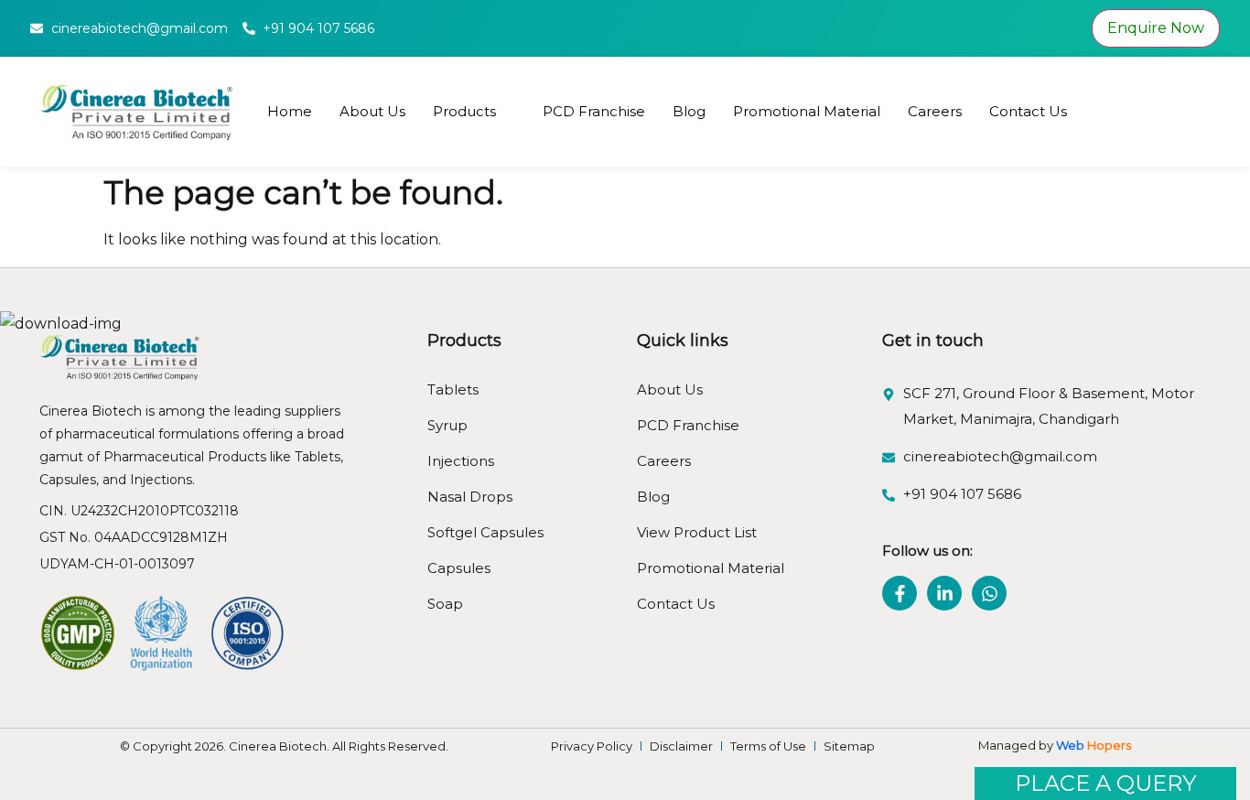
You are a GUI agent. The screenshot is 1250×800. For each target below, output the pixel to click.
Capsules (458, 568)
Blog (689, 111)
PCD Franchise (594, 111)
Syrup (447, 425)
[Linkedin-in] (944, 593)
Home (289, 111)
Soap (445, 603)
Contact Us (1028, 111)
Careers (935, 111)
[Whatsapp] (989, 593)
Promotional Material (806, 111)
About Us (372, 111)
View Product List (697, 532)
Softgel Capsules (485, 532)
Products (464, 111)
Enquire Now (1155, 28)
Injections (460, 461)
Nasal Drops (469, 496)
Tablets (453, 389)
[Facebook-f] (899, 593)
